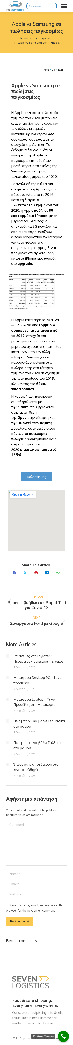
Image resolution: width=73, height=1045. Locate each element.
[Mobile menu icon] (64, 6)
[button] (36, 476)
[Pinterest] (36, 573)
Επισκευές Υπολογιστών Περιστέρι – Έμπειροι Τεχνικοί (38, 659)
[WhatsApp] (58, 573)
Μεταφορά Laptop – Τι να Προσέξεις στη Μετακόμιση (35, 702)
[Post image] (7, 656)
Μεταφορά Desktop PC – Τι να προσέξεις (37, 680)
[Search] (54, 6)
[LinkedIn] (47, 573)
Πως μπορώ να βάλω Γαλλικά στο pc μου (37, 745)
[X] (25, 573)
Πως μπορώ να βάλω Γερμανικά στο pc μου (39, 724)
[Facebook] (14, 573)
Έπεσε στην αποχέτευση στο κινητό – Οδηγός (35, 767)
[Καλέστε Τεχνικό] (63, 1036)
